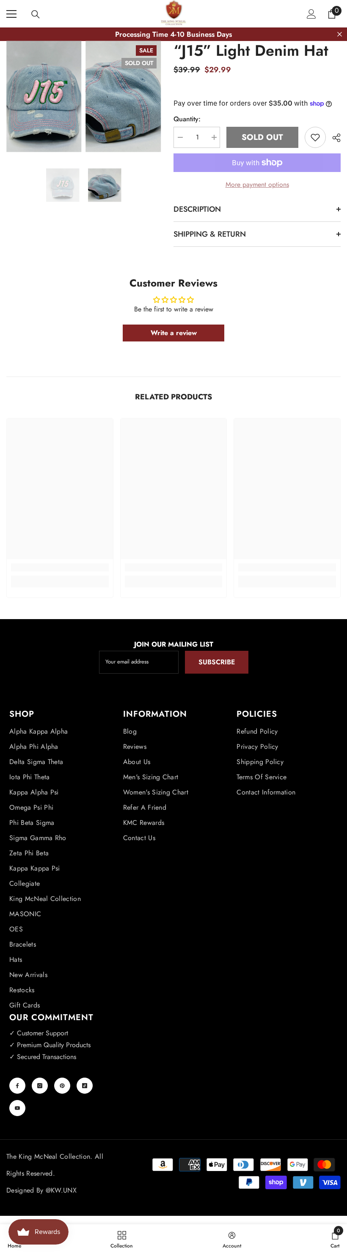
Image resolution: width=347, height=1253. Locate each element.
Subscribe (216, 662)
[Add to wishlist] (315, 137)
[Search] (35, 14)
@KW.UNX (61, 1190)
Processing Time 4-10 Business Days (173, 34)
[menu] (11, 14)
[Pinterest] (62, 1086)
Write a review (174, 333)
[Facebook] (17, 1086)
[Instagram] (40, 1086)
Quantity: (187, 119)
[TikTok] (85, 1086)
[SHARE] (333, 138)
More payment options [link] (257, 184)
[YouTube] (17, 1108)
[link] (60, 567)
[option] (63, 185)
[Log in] (311, 14)
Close (339, 34)
